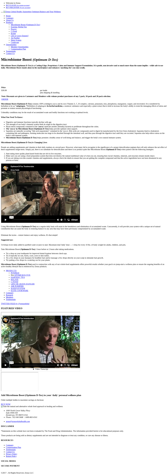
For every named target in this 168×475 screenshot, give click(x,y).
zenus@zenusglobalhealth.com (18, 421)
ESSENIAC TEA (18, 277)
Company (10, 18)
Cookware (15, 42)
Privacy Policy (11, 454)
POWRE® (15, 273)
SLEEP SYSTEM (18, 288)
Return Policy (11, 456)
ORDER (4, 99)
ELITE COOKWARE (19, 291)
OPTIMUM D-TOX (22, 275)
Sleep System (16, 40)
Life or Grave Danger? (20, 36)
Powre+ (14, 29)
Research (9, 295)
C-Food (14, 31)
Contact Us (10, 53)
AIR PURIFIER (17, 286)
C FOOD (14, 282)
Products (9, 22)
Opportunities (11, 45)
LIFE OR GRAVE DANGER (23, 284)
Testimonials (11, 51)
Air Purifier (15, 38)
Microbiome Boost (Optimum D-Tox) (25, 25)
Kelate (13, 33)
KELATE (14, 279)
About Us (10, 20)
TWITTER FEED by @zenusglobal (15, 304)
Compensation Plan (18, 49)
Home (8, 16)
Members (9, 297)
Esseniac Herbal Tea (19, 27)
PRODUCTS (11, 271)
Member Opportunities (19, 47)
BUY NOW (5, 404)
